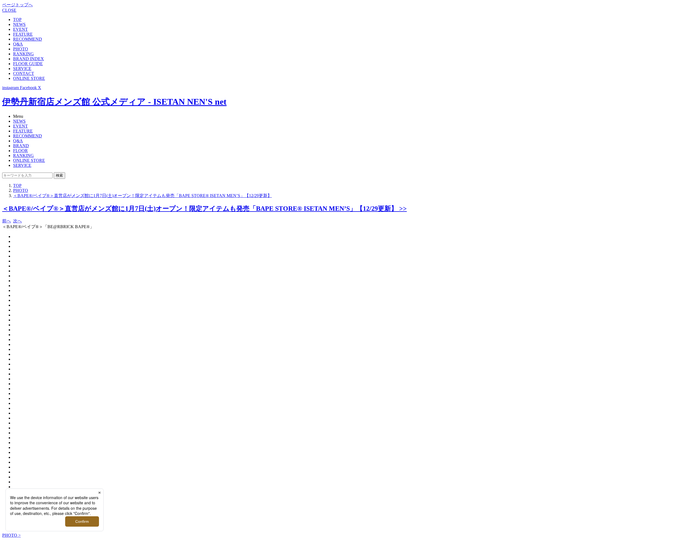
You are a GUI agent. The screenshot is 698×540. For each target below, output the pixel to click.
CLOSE (9, 10)
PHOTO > (11, 535)
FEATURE (23, 34)
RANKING (23, 54)
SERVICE (22, 68)
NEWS (19, 24)
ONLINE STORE (29, 78)
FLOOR (20, 150)
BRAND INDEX (28, 58)
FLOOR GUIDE (28, 63)
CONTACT (23, 73)
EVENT (20, 29)
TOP (17, 19)
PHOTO (20, 49)
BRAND (21, 145)
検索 (59, 175)
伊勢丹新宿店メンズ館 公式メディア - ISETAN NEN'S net (114, 102)
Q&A (18, 44)
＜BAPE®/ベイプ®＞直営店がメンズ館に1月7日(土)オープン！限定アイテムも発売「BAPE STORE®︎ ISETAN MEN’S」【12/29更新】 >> (204, 208)
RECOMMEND (27, 39)
